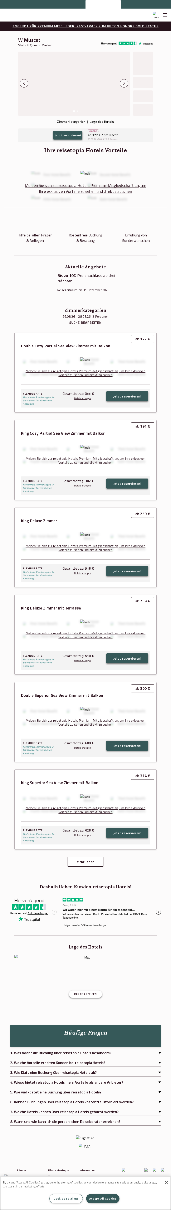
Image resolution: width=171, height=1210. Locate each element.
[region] (85, 1193)
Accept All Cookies (103, 1198)
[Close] (166, 1182)
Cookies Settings (66, 1198)
